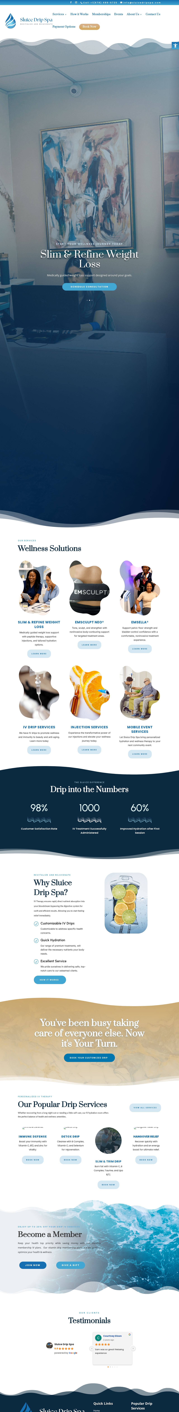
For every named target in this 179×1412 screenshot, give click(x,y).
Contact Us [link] (153, 14)
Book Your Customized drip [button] (89, 1058)
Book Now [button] (32, 1160)
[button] (71, 3)
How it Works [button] (49, 980)
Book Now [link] (89, 27)
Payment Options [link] (64, 27)
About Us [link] (133, 14)
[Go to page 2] (112, 1367)
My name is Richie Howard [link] (116, 1336)
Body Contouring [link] (89, 259)
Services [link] (58, 14)
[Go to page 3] (114, 1367)
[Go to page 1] (110, 1367)
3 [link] (91, 300)
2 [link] (89, 300)
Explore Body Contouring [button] (89, 281)
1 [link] (87, 300)
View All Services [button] (145, 1107)
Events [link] (118, 14)
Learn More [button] (39, 653)
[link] (175, 45)
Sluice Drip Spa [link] (64, 1344)
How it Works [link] (79, 14)
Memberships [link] (101, 14)
